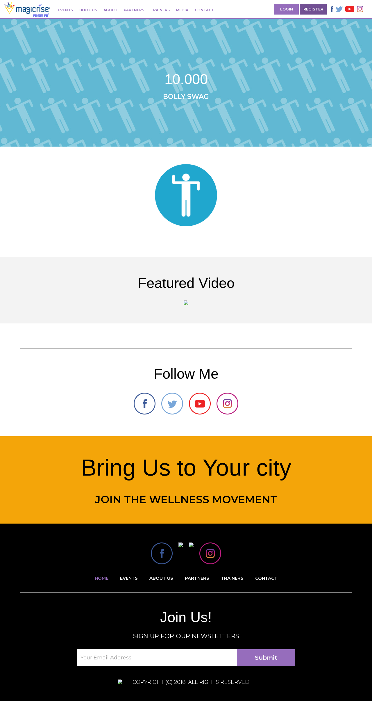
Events (65, 10)
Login (286, 9)
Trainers (160, 10)
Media (182, 10)
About (110, 10)
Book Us (88, 10)
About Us (161, 578)
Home (101, 578)
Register (313, 9)
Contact (204, 10)
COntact (266, 578)
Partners (134, 10)
